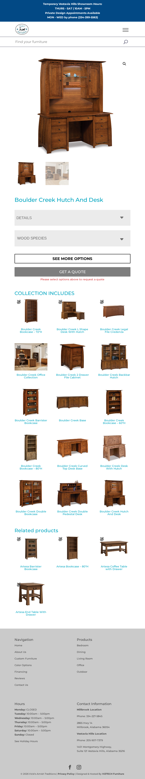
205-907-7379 (94, 740)
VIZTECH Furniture (113, 773)
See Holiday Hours (26, 741)
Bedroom (83, 645)
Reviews (20, 678)
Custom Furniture (26, 658)
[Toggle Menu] (126, 30)
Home (18, 645)
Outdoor (82, 671)
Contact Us (21, 684)
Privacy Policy (66, 773)
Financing (21, 671)
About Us (20, 651)
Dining (81, 651)
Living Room (85, 658)
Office (80, 665)
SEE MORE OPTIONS (72, 258)
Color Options (23, 665)
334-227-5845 (94, 716)
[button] (124, 63)
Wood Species (32, 238)
